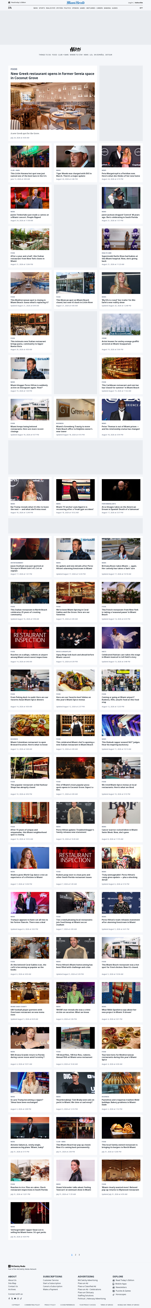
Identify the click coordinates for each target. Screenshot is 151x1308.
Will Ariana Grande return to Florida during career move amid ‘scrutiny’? (28, 1056)
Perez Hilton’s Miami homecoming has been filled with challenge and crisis (74, 966)
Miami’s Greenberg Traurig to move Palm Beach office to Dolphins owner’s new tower (74, 429)
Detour (108, 55)
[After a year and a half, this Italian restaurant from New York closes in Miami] (30, 239)
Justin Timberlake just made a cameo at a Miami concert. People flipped (30, 216)
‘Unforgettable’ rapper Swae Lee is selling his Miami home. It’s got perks (28, 1231)
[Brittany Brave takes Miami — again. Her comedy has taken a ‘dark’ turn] (121, 549)
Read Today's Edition (125, 1280)
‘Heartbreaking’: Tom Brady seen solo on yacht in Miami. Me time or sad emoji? (75, 1101)
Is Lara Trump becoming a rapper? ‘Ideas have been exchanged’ (27, 1101)
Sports (42, 8)
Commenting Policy (32, 1305)
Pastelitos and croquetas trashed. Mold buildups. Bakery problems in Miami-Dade (120, 1102)
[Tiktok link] (21, 1298)
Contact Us (13, 1286)
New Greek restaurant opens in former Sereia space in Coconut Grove (52, 75)
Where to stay (76, 55)
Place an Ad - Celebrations (89, 1289)
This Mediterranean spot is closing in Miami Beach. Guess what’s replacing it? (30, 301)
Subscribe (139, 2)
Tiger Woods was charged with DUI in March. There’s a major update (74, 174)
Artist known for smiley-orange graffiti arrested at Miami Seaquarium (120, 342)
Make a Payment (50, 1289)
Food (54, 55)
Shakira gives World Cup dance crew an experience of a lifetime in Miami (29, 876)
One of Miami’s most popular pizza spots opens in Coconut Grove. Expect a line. (74, 787)
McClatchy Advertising (88, 1280)
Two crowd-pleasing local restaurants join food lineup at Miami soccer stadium (74, 922)
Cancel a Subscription (52, 1286)
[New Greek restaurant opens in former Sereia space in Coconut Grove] (53, 106)
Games (82, 8)
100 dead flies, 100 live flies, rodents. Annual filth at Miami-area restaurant (74, 1056)
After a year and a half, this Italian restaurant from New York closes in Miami (27, 258)
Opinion (75, 8)
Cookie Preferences (67, 1305)
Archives (12, 1289)
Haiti (104, 651)
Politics (67, 8)
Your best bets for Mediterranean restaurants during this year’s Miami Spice (119, 1057)
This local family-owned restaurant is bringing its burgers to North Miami (120, 1146)
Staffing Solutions (86, 1295)
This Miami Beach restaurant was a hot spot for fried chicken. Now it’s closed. (120, 966)
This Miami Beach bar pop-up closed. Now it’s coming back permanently (73, 1146)
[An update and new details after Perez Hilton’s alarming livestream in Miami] (75, 549)
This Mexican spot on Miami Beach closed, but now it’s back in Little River (74, 301)
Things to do (45, 55)
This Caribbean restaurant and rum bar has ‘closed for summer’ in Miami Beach (120, 386)
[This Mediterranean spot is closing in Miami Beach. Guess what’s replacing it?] (30, 283)
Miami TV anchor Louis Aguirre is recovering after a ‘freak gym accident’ (75, 508)
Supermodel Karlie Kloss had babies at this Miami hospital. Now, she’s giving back (120, 258)
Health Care (106, 253)
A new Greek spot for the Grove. (25, 133)
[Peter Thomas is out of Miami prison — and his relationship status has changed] (121, 409)
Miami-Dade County (19, 1006)
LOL (91, 55)
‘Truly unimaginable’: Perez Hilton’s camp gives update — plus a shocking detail (119, 877)
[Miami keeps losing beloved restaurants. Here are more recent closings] (30, 409)
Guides (115, 8)
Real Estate (50, 8)
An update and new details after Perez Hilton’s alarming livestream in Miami (74, 567)
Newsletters (121, 1287)
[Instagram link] (18, 1298)
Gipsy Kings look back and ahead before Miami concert (75, 655)
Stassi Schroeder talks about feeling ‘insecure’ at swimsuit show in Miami (73, 1188)
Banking (107, 8)
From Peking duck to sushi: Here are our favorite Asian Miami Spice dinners (29, 698)
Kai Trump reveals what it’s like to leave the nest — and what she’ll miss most (30, 508)
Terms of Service (107, 1305)
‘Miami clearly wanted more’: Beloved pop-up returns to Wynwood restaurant (120, 1188)
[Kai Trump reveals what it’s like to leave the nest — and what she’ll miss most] (30, 490)
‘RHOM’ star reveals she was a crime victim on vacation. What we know (73, 1010)
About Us (12, 1280)
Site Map (12, 1283)
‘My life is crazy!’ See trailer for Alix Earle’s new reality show (118, 301)
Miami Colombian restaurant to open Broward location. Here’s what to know (29, 743)
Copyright (16, 1305)
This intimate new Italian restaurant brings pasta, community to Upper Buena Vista (28, 344)
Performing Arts (109, 504)
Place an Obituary (86, 1292)
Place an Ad (83, 1283)
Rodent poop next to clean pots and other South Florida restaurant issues (74, 876)
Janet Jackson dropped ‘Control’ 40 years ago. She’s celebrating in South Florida (121, 216)
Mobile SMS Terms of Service (128, 1305)
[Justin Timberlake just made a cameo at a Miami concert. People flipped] (30, 198)
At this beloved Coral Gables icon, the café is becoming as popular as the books (28, 967)
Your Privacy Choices (88, 1305)
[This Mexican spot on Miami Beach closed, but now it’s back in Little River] (75, 283)
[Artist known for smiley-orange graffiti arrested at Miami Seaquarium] (121, 324)
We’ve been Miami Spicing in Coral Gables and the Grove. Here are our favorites (73, 612)
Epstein (60, 8)
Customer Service (51, 1280)
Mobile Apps (121, 1284)
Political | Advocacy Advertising (92, 1299)
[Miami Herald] (75, 2)
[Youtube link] (15, 1298)
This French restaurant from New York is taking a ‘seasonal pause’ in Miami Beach (120, 612)
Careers (99, 8)
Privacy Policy (50, 1305)
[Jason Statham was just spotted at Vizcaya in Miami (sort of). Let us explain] (30, 549)
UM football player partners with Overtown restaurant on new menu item (27, 1012)
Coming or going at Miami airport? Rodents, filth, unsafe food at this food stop (120, 699)
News (36, 8)
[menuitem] (10, 7)
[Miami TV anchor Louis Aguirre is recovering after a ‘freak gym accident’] (75, 490)
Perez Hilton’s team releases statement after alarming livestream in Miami (121, 921)
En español (99, 55)
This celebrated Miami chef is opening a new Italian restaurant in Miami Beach (75, 743)
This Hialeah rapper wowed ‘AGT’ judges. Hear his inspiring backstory (121, 743)
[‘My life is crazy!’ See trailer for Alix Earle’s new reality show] (121, 283)
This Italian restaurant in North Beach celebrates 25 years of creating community (29, 612)
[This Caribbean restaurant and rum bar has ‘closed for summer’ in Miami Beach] (121, 368)
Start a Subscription (52, 1283)
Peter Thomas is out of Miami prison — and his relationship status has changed (121, 427)
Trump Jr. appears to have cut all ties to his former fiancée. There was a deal (29, 921)
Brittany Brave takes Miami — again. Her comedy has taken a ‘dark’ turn (119, 567)
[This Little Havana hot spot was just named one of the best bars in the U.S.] (30, 156)
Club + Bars (63, 55)
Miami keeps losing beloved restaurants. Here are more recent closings (27, 429)
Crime (104, 338)
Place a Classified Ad (87, 1286)
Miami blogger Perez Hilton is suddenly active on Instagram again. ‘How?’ (29, 386)
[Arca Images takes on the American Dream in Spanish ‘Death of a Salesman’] (121, 490)
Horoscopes (121, 1294)
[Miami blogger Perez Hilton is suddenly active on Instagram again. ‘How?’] (30, 368)
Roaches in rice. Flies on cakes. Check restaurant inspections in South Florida (29, 1188)
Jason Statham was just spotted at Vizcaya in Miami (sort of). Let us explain (27, 568)
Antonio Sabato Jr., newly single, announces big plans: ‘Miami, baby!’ (27, 1146)
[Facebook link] (9, 1298)
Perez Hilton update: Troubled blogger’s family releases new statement (75, 831)
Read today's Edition (18, 2)
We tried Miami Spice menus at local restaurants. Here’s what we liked (119, 786)
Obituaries (90, 8)
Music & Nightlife (63, 651)
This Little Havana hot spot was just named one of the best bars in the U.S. (29, 174)
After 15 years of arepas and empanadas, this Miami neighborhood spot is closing (29, 832)
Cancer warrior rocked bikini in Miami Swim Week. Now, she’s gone (120, 831)
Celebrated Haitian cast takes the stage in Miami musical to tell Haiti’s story (121, 655)
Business (59, 423)
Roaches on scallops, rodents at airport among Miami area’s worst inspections (29, 655)
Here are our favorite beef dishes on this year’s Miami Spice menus (73, 698)
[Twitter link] (12, 1298)
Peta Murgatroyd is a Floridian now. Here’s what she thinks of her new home (121, 174)
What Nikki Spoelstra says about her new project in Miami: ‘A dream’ (119, 1010)
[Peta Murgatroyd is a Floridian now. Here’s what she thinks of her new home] (121, 156)
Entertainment (17, 563)
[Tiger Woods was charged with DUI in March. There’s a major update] (75, 156)
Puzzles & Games (123, 1291)
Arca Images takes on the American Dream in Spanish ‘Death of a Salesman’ (120, 508)
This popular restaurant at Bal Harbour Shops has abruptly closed (29, 786)
